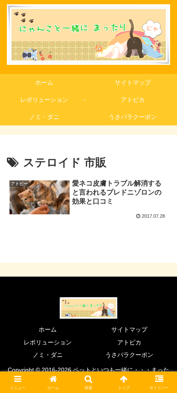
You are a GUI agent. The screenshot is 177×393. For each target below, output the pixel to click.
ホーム (48, 329)
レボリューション (48, 342)
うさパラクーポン (129, 354)
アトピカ (129, 342)
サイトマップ (129, 329)
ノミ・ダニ (48, 354)
